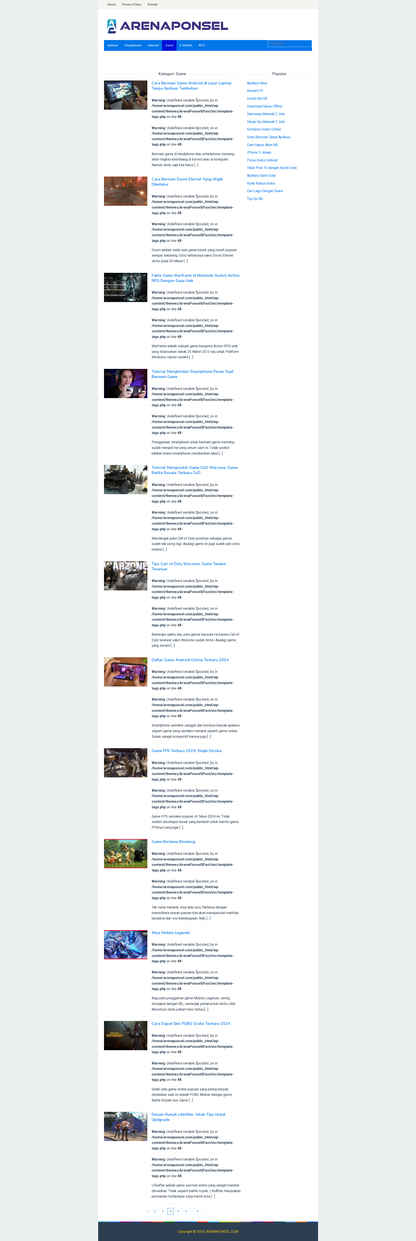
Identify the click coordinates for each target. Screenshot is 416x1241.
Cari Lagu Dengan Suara (265, 191)
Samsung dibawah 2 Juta (266, 114)
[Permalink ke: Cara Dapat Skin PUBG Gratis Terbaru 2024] (125, 1035)
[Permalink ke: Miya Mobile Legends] (125, 944)
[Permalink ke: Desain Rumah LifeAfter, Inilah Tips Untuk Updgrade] (125, 1126)
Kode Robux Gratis (261, 183)
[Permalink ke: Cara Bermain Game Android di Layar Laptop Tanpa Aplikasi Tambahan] (125, 95)
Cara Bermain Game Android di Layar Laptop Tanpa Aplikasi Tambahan (192, 85)
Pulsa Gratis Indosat (262, 160)
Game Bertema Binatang (173, 841)
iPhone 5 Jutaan (259, 152)
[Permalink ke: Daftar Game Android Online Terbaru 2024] (125, 672)
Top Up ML (255, 199)
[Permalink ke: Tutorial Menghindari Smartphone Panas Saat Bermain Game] (125, 383)
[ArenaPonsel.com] (167, 26)
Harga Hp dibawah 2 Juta (266, 122)
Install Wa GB (257, 98)
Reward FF (255, 91)
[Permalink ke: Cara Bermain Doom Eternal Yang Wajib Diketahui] (125, 191)
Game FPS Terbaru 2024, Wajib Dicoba (186, 750)
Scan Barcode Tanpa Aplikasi (269, 137)
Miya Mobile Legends (171, 932)
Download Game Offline (264, 106)
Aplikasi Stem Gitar (261, 176)
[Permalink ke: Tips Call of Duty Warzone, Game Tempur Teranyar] (125, 575)
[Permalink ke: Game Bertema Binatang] (125, 853)
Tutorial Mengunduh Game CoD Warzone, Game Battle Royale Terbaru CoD (195, 470)
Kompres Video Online (264, 129)
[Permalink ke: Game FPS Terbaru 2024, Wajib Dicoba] (125, 762)
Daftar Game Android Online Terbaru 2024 (190, 659)
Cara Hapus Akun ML (262, 145)
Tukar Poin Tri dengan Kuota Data (272, 168)
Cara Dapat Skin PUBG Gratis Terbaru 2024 (191, 1023)
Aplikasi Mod (257, 83)
